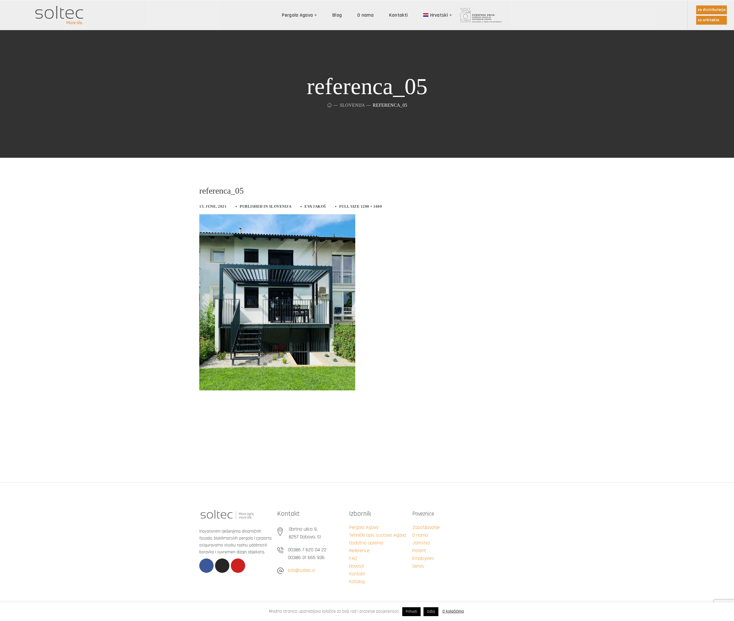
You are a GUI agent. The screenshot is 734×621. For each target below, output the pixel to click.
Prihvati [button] (411, 611)
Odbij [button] (431, 611)
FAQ (353, 558)
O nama (420, 535)
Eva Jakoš (315, 206)
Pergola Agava (363, 527)
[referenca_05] (277, 218)
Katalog (357, 581)
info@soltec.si (301, 570)
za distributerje (711, 9)
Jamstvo (421, 543)
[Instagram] (222, 565)
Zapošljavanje (426, 527)
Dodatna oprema (366, 543)
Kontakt (357, 574)
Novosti (356, 566)
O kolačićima (453, 611)
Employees (423, 558)
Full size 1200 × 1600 (360, 206)
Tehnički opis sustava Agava (377, 535)
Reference (359, 550)
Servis (418, 566)
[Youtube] (238, 565)
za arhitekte (708, 20)
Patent (419, 550)
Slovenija (352, 105)
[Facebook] (206, 565)
